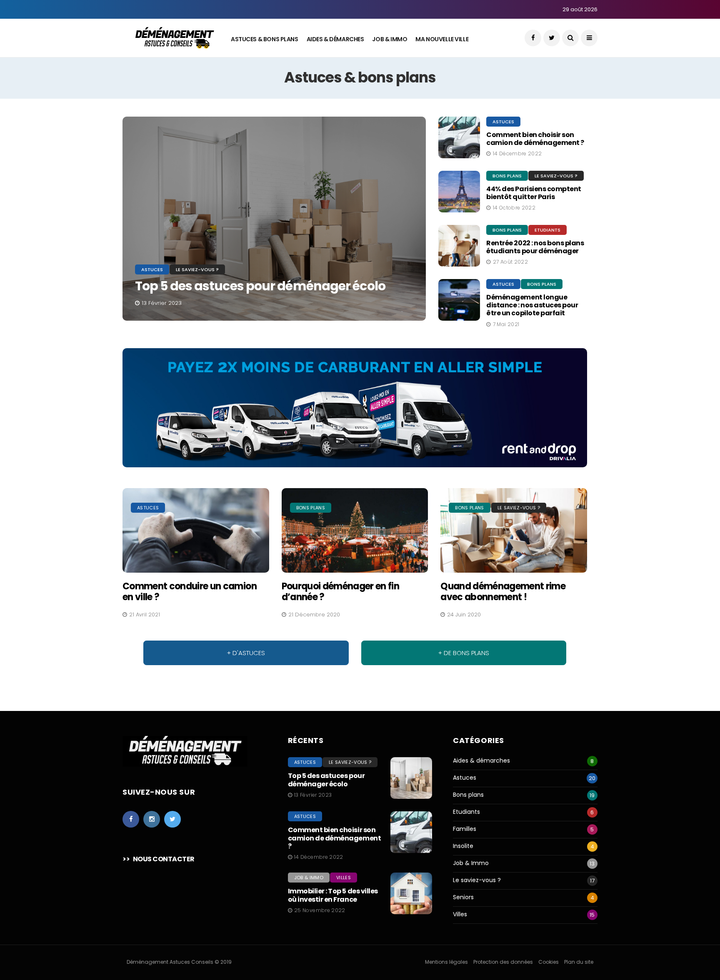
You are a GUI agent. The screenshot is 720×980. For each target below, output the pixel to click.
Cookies (548, 961)
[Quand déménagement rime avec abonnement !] (513, 530)
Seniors (463, 897)
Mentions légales (446, 961)
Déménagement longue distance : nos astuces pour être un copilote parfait (532, 305)
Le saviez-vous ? (197, 269)
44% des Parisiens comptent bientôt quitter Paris (533, 193)
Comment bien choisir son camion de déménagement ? (535, 138)
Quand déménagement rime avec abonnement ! (502, 591)
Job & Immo (389, 39)
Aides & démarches (481, 760)
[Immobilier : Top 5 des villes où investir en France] (411, 893)
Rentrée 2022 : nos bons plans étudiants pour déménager (535, 247)
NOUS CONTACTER (164, 859)
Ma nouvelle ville (441, 39)
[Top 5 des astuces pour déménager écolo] (274, 219)
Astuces (152, 269)
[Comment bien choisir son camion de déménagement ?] (411, 832)
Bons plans (507, 175)
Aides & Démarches (335, 39)
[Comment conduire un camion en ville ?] (195, 530)
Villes (343, 877)
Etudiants (547, 230)
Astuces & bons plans (264, 39)
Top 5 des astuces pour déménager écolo (260, 286)
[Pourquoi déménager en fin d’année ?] (355, 530)
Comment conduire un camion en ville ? (189, 591)
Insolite (463, 846)
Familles (464, 829)
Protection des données (503, 961)
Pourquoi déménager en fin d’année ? (341, 591)
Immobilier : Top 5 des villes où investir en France (333, 895)
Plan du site (578, 961)
